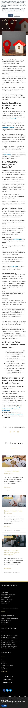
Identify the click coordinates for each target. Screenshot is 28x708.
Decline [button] (17, 15)
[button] (10, 432)
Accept (4, 705)
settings (16, 703)
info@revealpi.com (7, 679)
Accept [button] (11, 15)
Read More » (7, 487)
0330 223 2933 (9, 676)
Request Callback (7, 682)
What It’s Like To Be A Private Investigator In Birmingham (11, 553)
